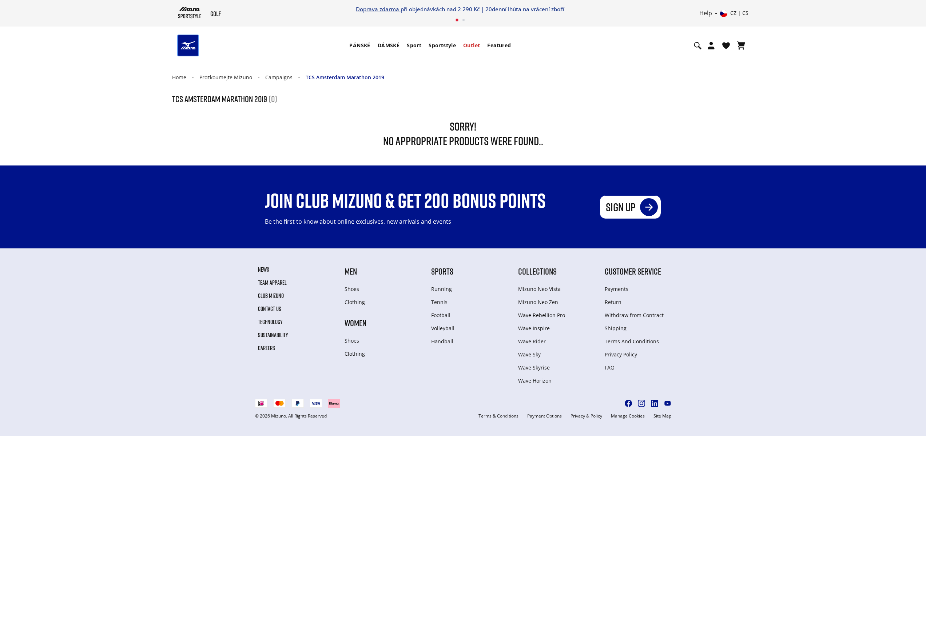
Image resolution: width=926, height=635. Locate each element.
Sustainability (273, 335)
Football (440, 315)
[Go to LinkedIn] (654, 403)
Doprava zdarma (378, 9)
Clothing (355, 302)
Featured (499, 45)
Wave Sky (529, 354)
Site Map (662, 416)
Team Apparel (272, 282)
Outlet (471, 45)
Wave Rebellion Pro (541, 315)
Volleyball (442, 328)
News (263, 269)
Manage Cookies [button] (628, 416)
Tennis (439, 302)
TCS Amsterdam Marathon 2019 (345, 77)
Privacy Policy (621, 354)
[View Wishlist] (726, 45)
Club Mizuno (271, 295)
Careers (266, 348)
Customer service (633, 271)
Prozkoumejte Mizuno (225, 77)
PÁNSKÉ (359, 45)
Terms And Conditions (632, 341)
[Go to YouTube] (667, 403)
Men (351, 271)
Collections (537, 271)
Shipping (616, 328)
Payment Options (544, 416)
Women (355, 323)
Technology (270, 322)
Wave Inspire (534, 328)
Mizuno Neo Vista (539, 288)
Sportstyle (442, 45)
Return (613, 302)
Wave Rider (532, 341)
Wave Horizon (535, 380)
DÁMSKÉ (389, 45)
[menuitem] (360, 45)
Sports (442, 271)
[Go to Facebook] (628, 403)
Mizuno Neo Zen (538, 302)
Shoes (352, 288)
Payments (616, 288)
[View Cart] (741, 45)
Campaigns (279, 77)
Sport (414, 45)
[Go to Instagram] (641, 403)
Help (705, 13)
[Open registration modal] (711, 45)
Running (441, 288)
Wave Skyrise (534, 367)
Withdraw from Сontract (634, 315)
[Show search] (698, 45)
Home (179, 77)
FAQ (610, 367)
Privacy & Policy (586, 416)
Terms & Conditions (498, 416)
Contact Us (269, 308)
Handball (442, 341)
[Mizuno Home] (190, 13)
